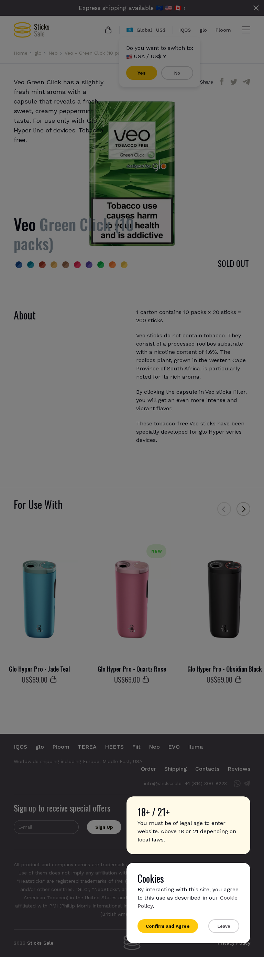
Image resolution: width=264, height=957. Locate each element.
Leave (223, 926)
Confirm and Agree (168, 926)
